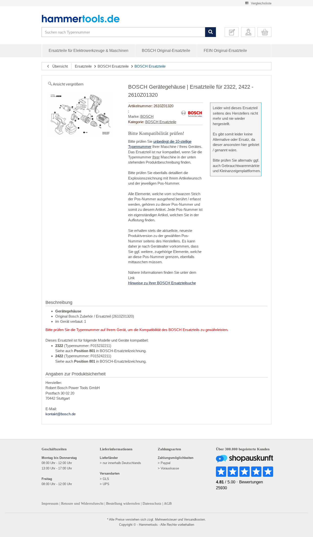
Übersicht (58, 66)
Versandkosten (194, 519)
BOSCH (147, 116)
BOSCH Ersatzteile (113, 66)
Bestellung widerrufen (123, 503)
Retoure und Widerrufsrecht (82, 503)
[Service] (233, 32)
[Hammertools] (84, 19)
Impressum (50, 503)
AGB (168, 503)
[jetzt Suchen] (210, 32)
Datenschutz (152, 503)
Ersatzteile (83, 66)
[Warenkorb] (266, 32)
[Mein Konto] (250, 32)
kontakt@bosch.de (60, 414)
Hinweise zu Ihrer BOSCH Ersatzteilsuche (162, 283)
